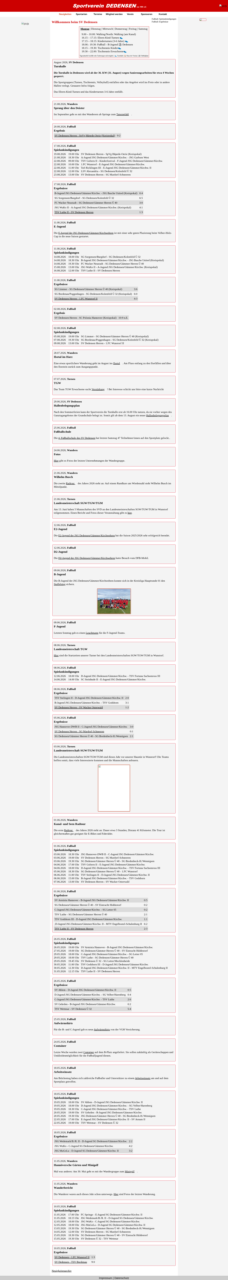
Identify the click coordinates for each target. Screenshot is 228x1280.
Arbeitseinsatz (142, 1078)
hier (130, 512)
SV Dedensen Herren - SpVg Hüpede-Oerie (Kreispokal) (84, 135)
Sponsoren (146, 14)
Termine (98, 14)
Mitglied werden (114, 14)
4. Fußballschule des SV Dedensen (76, 437)
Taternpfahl (122, 114)
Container (88, 1052)
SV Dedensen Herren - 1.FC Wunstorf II (76, 298)
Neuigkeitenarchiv (62, 1270)
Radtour (70, 483)
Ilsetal (116, 363)
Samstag (143, 28)
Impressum (105, 1278)
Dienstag (96, 28)
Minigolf (129, 1171)
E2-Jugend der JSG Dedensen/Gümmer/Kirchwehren (86, 535)
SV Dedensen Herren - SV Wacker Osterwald (78, 707)
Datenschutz (121, 1278)
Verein (130, 14)
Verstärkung (98, 389)
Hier (56, 460)
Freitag (133, 28)
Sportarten (81, 14)
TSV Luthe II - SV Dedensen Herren (73, 212)
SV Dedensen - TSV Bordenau (70, 1261)
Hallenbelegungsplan (157, 415)
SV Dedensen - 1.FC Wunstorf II (71, 1257)
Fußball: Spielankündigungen (164, 19)
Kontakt (163, 14)
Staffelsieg (59, 584)
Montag (84, 28)
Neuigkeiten (65, 14)
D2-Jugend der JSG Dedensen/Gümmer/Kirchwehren (86, 558)
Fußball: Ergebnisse (160, 22)
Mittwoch (108, 28)
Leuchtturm (92, 632)
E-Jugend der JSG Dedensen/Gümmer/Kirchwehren (85, 232)
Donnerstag (121, 28)
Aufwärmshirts (102, 1029)
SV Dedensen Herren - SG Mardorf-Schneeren (79, 731)
